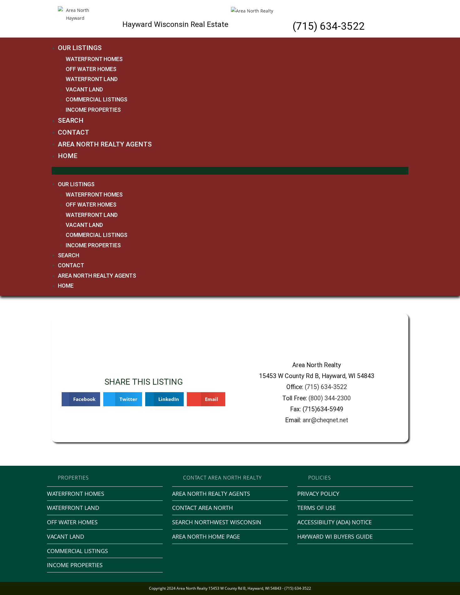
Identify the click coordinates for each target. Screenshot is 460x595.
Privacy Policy (318, 493)
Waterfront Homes (94, 59)
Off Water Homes (91, 69)
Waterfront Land (92, 79)
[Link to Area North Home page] (252, 10)
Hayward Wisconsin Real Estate (175, 24)
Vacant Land (84, 89)
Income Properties (93, 109)
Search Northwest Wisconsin (216, 522)
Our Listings (80, 48)
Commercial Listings (96, 99)
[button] (230, 171)
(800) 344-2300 (330, 398)
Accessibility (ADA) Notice (334, 522)
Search (71, 120)
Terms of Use (316, 507)
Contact (73, 132)
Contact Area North (202, 507)
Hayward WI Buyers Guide (335, 536)
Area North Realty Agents (105, 144)
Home (67, 156)
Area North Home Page (206, 536)
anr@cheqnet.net (325, 420)
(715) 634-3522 (329, 26)
